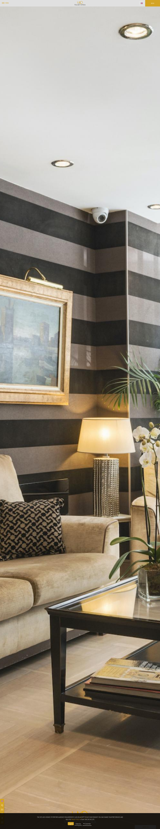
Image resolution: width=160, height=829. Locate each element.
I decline (78, 824)
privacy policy (75, 819)
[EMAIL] (2, 809)
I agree (71, 824)
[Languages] (142, 3)
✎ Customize (87, 824)
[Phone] (2, 805)
